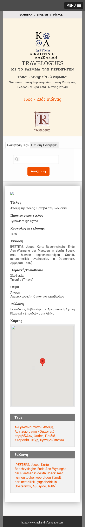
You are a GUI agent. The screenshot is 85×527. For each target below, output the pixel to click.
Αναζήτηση (38, 171)
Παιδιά (50, 436)
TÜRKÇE (58, 14)
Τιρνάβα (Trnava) (52, 440)
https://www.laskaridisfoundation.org (42, 522)
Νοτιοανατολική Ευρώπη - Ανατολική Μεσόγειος (42, 82)
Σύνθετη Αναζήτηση (44, 145)
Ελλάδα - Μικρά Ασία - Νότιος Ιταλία (42, 87)
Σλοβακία (22, 440)
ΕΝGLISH (42, 14)
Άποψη (48, 427)
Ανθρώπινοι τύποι (28, 427)
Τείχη (34, 440)
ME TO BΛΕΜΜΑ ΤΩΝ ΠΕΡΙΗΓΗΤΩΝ (42, 69)
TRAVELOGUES (42, 63)
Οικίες (39, 436)
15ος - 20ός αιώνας (42, 99)
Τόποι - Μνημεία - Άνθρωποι (42, 76)
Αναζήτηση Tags (18, 145)
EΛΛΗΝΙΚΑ (25, 14)
